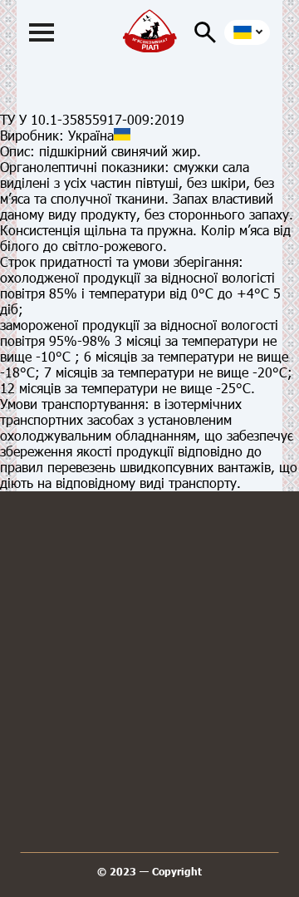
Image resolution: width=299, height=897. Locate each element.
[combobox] (247, 32)
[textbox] (245, 32)
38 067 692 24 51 (153, 611)
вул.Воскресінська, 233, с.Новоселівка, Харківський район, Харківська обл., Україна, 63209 (154, 750)
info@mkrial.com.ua (154, 678)
